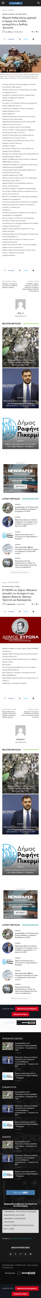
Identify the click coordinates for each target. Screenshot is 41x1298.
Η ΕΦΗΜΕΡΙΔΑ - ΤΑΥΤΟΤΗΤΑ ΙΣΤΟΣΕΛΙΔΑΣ (20, 1212)
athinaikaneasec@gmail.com (21, 1238)
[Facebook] (16, 1254)
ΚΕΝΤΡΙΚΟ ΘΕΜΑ (21, 14)
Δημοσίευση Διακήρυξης (27, 1288)
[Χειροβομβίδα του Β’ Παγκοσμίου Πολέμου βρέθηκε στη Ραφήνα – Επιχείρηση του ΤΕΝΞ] (20, 347)
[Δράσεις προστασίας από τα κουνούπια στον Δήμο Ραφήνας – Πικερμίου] (20, 429)
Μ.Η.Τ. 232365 (9, 1229)
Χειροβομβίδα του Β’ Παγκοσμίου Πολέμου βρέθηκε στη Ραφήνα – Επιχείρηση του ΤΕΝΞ (20, 362)
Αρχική (4, 10)
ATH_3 (10, 32)
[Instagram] (25, 1254)
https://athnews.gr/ (20, 316)
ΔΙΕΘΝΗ (11, 10)
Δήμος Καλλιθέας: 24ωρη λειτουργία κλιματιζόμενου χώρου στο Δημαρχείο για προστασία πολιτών (26, 550)
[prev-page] (3, 453)
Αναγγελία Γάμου (20, 1294)
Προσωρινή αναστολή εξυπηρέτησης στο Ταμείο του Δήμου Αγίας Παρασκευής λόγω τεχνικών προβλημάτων (26, 564)
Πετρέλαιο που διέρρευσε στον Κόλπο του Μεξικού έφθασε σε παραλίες (10, 285)
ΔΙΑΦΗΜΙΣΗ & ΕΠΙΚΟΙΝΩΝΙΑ (15, 1218)
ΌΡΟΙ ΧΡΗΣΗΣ (9, 1222)
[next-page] (7, 453)
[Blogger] (11, 1254)
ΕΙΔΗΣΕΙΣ (11, 14)
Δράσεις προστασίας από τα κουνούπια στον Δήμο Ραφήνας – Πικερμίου (20, 445)
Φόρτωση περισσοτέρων (19, 572)
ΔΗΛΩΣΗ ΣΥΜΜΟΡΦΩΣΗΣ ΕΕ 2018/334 (18, 1225)
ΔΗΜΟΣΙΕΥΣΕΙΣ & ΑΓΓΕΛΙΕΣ (14, 1215)
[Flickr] (20, 1254)
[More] (33, 39)
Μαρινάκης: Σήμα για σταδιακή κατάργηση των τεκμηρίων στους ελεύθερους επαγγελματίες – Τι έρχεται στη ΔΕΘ (20, 403)
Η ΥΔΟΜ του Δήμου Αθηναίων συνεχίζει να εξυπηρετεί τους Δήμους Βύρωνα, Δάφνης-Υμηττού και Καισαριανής (31, 287)
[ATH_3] (4, 31)
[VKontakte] (30, 1254)
